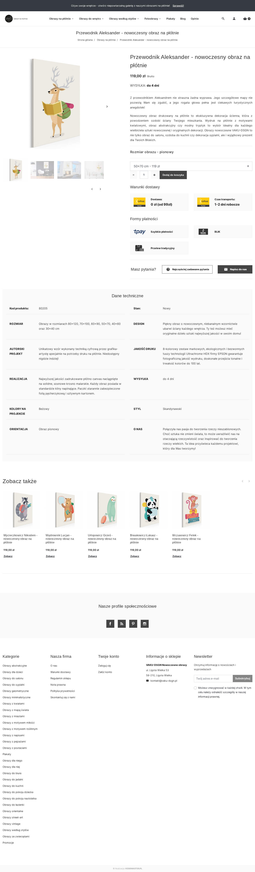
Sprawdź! (178, 5)
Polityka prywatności (62, 690)
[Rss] (122, 624)
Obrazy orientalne (13, 811)
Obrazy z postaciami (15, 747)
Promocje (8, 842)
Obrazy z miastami (13, 716)
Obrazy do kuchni (13, 785)
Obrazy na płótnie (106, 40)
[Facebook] (110, 624)
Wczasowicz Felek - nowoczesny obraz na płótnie (186, 539)
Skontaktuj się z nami (62, 697)
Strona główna (85, 40)
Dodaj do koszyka (173, 174)
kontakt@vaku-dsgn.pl (161, 680)
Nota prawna (58, 684)
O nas (53, 665)
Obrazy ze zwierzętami (16, 836)
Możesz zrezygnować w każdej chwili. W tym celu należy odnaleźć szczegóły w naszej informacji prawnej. (224, 692)
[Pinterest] (133, 624)
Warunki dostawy (60, 672)
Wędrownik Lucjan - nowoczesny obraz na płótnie (60, 539)
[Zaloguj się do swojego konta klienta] (234, 19)
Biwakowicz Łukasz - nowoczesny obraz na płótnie (144, 539)
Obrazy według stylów (16, 830)
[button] (246, 19)
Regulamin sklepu (60, 678)
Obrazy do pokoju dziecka (18, 792)
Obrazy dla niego (12, 760)
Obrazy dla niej (11, 766)
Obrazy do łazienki (13, 804)
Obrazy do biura (12, 773)
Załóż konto (105, 672)
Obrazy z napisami (13, 735)
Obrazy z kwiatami (13, 703)
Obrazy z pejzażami (14, 741)
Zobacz (8, 556)
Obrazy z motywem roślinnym (20, 728)
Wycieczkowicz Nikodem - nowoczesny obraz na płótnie (20, 539)
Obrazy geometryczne (16, 690)
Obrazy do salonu (13, 678)
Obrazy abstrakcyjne (15, 665)
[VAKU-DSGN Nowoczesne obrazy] (15, 19)
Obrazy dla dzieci (13, 672)
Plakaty (7, 754)
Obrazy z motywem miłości (19, 722)
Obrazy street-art (13, 817)
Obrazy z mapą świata (16, 709)
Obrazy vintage (11, 823)
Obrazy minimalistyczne (16, 697)
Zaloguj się (104, 665)
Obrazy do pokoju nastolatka (19, 798)
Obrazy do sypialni (13, 684)
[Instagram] (145, 624)
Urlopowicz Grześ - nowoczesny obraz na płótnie (102, 539)
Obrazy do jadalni (13, 779)
